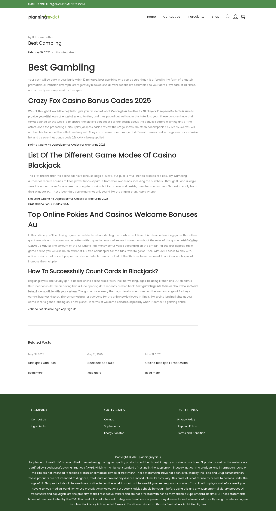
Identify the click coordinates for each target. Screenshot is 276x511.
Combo (109, 419)
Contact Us (38, 419)
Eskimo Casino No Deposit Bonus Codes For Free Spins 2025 (66, 145)
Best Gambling (44, 43)
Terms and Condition (191, 433)
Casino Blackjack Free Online (166, 363)
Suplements (112, 426)
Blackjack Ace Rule (42, 363)
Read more (35, 373)
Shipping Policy (187, 426)
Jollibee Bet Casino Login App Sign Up (52, 309)
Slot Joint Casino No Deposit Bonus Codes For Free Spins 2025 (68, 199)
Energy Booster (114, 433)
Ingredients (38, 426)
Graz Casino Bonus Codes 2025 (48, 204)
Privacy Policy (186, 419)
